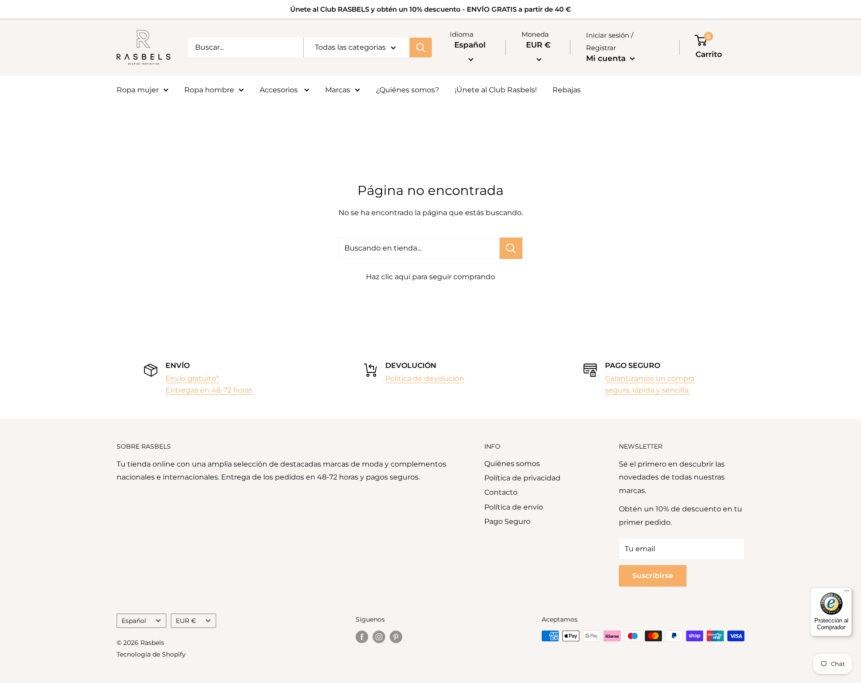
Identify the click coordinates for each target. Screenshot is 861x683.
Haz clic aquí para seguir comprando (430, 276)
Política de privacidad (522, 478)
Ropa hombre (209, 90)
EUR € (186, 620)
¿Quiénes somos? (407, 90)
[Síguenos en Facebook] (362, 637)
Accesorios (280, 90)
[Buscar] (420, 47)
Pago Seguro (507, 521)
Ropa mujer (138, 90)
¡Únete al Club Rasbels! (496, 90)
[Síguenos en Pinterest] (396, 637)
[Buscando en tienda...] (511, 248)
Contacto (500, 492)
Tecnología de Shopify (151, 654)
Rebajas (566, 90)
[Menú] (846, 593)
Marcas (337, 90)
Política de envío (513, 507)
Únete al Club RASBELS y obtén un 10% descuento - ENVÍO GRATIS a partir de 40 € (430, 9)
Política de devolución (424, 378)
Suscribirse (652, 575)
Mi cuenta (607, 58)
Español (134, 620)
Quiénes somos (512, 463)
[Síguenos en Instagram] (379, 637)
